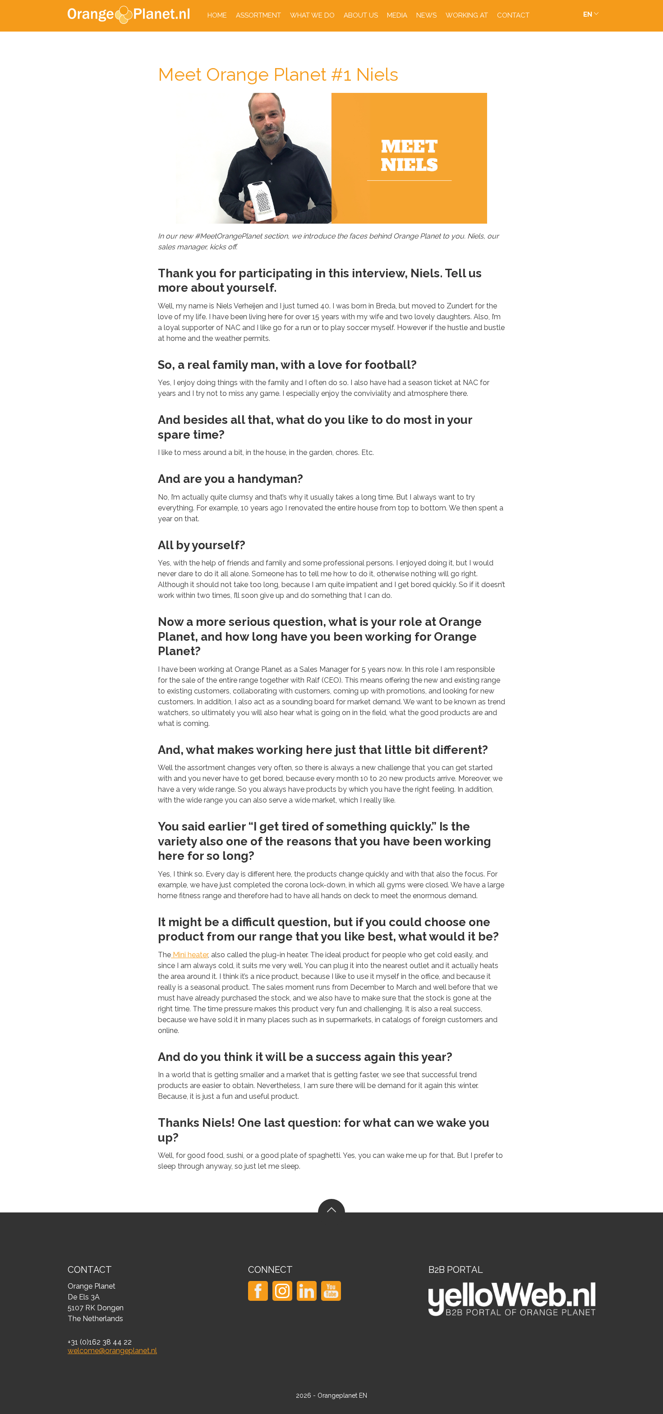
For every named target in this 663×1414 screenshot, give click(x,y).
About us (361, 15)
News (426, 15)
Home (217, 15)
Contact (513, 15)
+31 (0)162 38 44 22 (100, 1342)
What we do (312, 15)
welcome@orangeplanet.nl (112, 1350)
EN (587, 14)
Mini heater (189, 954)
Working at (467, 15)
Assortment (258, 15)
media (397, 15)
